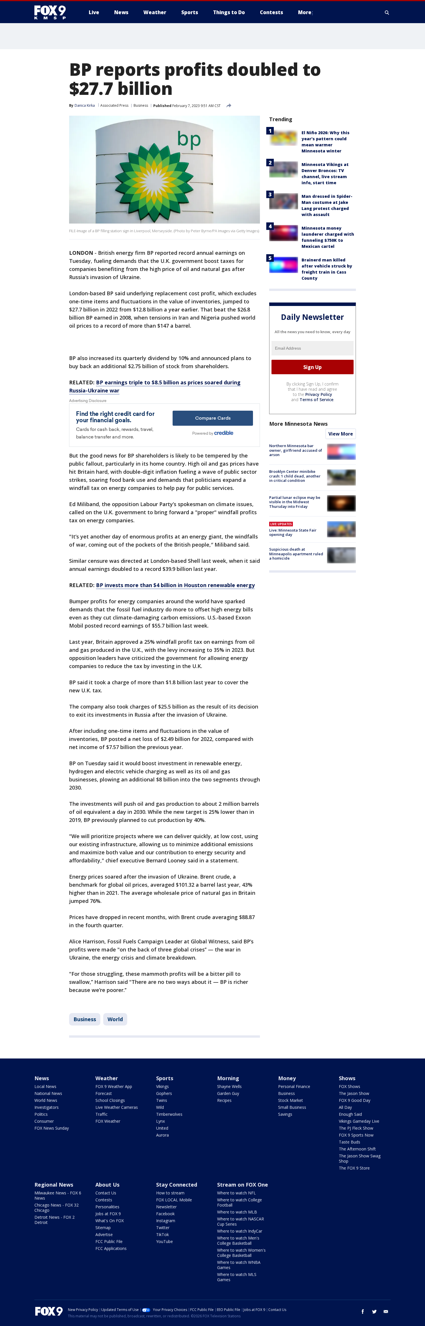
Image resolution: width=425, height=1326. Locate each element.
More (304, 12)
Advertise (104, 1234)
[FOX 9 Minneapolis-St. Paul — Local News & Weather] (53, 12)
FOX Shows (349, 1086)
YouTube (164, 1241)
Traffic (101, 1114)
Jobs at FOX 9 (108, 1213)
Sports (164, 1078)
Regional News (53, 1184)
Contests (103, 1200)
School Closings (110, 1100)
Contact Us (105, 1193)
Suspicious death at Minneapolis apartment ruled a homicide (296, 554)
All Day (345, 1107)
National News (48, 1093)
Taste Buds (349, 1142)
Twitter (162, 1227)
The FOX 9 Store (354, 1168)
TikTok (162, 1234)
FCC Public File (109, 1241)
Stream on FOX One (242, 1184)
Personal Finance (294, 1086)
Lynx (160, 1121)
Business (141, 105)
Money (287, 1078)
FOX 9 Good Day (354, 1100)
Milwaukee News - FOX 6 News (57, 1195)
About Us (107, 1184)
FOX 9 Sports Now (356, 1135)
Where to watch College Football (239, 1202)
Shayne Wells (229, 1086)
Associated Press (114, 105)
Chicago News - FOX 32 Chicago (56, 1207)
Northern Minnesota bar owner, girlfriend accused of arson (295, 450)
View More (340, 434)
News (41, 1078)
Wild (160, 1107)
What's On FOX (109, 1220)
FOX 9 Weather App (113, 1086)
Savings (285, 1114)
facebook (362, 1311)
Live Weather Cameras (116, 1107)
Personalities (107, 1206)
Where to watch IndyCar (239, 1231)
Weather (106, 1078)
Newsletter (166, 1206)
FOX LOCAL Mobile (174, 1200)
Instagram (165, 1220)
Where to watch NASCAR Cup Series (240, 1221)
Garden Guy (228, 1093)
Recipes (224, 1100)
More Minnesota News (298, 423)
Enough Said (350, 1114)
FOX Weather (107, 1121)
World (115, 1019)
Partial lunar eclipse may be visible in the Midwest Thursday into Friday (294, 502)
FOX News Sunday (51, 1128)
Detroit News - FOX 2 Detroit (54, 1219)
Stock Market (290, 1100)
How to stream (170, 1193)
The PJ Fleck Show (356, 1128)
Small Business (292, 1107)
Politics (41, 1114)
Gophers (164, 1093)
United (162, 1128)
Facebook (165, 1213)
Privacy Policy (318, 394)
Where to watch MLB (237, 1212)
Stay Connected (176, 1184)
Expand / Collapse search (387, 12)
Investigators (46, 1107)
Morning (228, 1078)
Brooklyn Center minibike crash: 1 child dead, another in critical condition (295, 476)
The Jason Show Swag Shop (359, 1158)
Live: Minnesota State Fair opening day (293, 532)
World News (45, 1100)
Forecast (103, 1093)
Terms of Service (316, 399)
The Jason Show (354, 1093)
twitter (374, 1311)
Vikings (162, 1086)
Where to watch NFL (236, 1193)
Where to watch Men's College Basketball (238, 1240)
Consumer (44, 1121)
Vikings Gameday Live (359, 1121)
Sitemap (103, 1227)
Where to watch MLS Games (236, 1277)
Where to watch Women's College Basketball (241, 1252)
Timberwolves (169, 1114)
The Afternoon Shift (357, 1149)
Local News (45, 1086)
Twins (161, 1100)
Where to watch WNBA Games (238, 1264)
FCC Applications (111, 1248)
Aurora (162, 1135)
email (386, 1311)
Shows (347, 1078)
